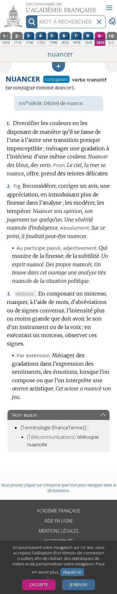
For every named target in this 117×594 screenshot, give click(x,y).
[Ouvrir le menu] (109, 8)
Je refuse (78, 585)
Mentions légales (59, 531)
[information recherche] (31, 21)
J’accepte (39, 585)
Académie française (58, 511)
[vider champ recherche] (99, 21)
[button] (58, 66)
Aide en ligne (58, 521)
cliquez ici (72, 572)
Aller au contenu (25, 5)
